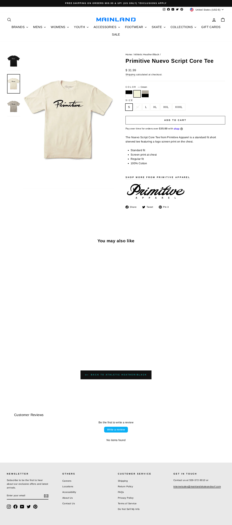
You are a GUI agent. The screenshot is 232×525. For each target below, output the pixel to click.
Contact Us (68, 503)
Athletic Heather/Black (146, 54)
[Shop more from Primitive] (175, 192)
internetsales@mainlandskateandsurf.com (197, 486)
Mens (38, 27)
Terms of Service (127, 503)
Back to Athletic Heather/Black (118, 375)
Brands (19, 27)
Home (129, 54)
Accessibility (69, 492)
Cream (137, 93)
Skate (157, 27)
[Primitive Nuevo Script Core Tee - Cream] (13, 341)
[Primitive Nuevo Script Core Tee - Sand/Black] (18, 341)
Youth (80, 27)
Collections (182, 27)
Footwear (134, 27)
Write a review (116, 429)
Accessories (105, 27)
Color (136, 87)
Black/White (129, 93)
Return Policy (125, 486)
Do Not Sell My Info (129, 509)
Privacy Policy (126, 498)
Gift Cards (210, 27)
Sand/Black (145, 93)
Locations (67, 486)
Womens (58, 27)
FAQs (121, 492)
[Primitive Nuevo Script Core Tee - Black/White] (9, 341)
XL (155, 107)
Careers (67, 481)
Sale (116, 34)
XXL (166, 107)
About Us (67, 498)
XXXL (179, 107)
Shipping (130, 74)
